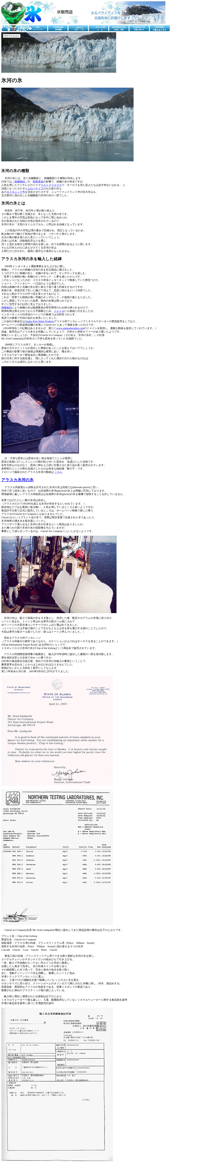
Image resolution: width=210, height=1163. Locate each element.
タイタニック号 (16, 192)
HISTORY (165, 70)
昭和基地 (38, 181)
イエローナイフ (34, 188)
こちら (58, 472)
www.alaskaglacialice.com (70, 328)
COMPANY (179, 70)
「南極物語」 (20, 181)
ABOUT (153, 70)
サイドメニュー (11, 36)
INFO (191, 70)
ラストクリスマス (51, 185)
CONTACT (201, 70)
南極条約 (6, 307)
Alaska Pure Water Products (39, 321)
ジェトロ (59, 311)
